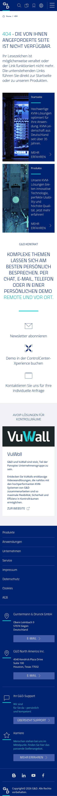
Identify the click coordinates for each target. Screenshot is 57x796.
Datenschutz (10, 579)
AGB (5, 598)
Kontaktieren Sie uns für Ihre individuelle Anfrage (28, 388)
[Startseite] (6, 5)
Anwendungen (12, 542)
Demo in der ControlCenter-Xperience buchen (28, 361)
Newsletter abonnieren (28, 335)
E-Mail (31, 638)
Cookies (7, 588)
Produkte (8, 532)
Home (8, 16)
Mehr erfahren (31, 757)
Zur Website (16, 508)
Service (7, 561)
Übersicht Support (31, 720)
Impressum (9, 570)
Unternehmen (11, 551)
